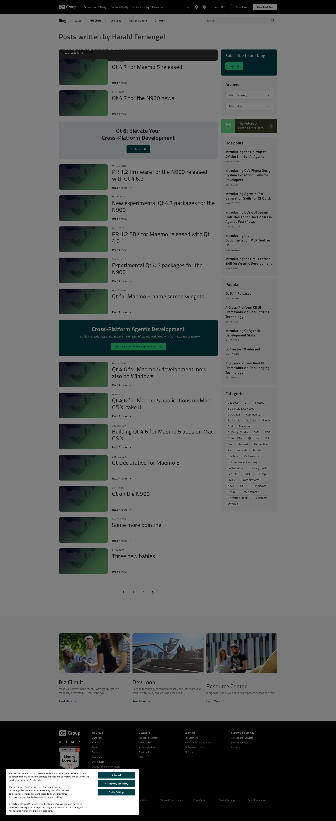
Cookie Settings (116, 792)
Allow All (116, 775)
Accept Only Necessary (116, 783)
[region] (72, 792)
